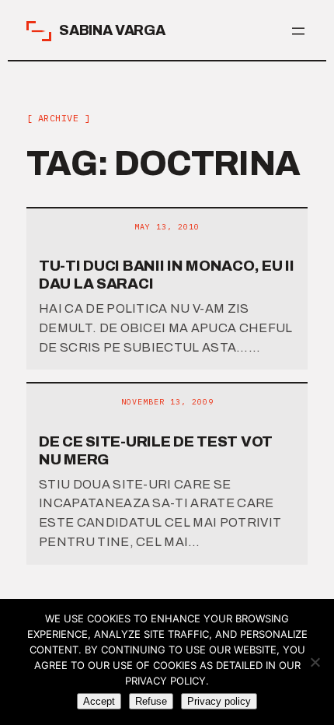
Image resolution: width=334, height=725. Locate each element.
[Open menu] (298, 31)
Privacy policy (219, 701)
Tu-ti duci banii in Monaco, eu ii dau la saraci (166, 274)
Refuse (151, 701)
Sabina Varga (112, 30)
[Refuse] (314, 662)
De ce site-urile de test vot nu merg (156, 450)
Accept (99, 701)
